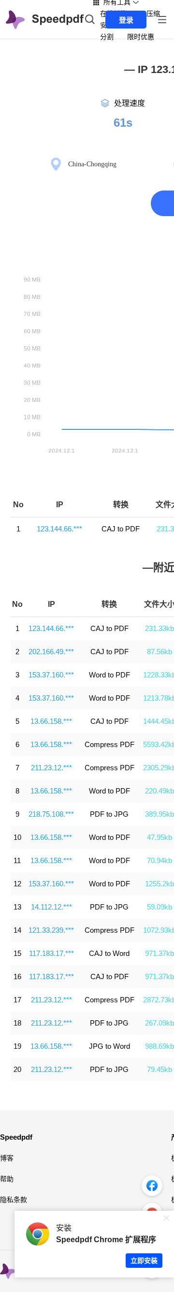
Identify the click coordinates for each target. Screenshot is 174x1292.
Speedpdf (16, 1137)
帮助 (7, 1179)
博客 (7, 1158)
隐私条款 (13, 1200)
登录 (126, 20)
